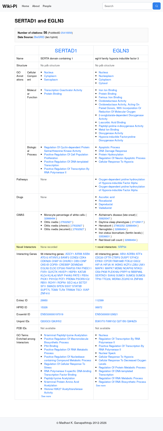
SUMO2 (130, 275)
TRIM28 (70, 290)
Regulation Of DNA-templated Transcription (116, 372)
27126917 (137, 222)
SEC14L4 (72, 282)
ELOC (53, 268)
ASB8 (86, 254)
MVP (60, 275)
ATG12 (44, 257)
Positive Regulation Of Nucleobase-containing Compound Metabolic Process (67, 358)
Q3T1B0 (121, 321)
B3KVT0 (100, 321)
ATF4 (139, 254)
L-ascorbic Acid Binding (112, 122)
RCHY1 (52, 282)
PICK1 (44, 279)
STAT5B (77, 286)
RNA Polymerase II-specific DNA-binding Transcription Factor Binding (67, 372)
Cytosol (103, 83)
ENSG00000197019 (52, 314)
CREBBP (64, 264)
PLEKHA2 (113, 272)
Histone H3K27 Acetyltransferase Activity (63, 390)
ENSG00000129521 (106, 314)
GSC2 (136, 261)
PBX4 (85, 275)
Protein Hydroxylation (111, 154)
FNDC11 (87, 268)
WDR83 (116, 279)
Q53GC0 (45, 321)
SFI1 (43, 286)
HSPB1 (73, 272)
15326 (44, 307)
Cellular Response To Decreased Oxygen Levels (122, 362)
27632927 (66, 222)
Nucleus (48, 72)
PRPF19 (125, 272)
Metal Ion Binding (109, 129)
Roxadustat (105, 200)
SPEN (60, 286)
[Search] (157, 6)
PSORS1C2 (82, 279)
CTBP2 (116, 257)
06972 (98, 307)
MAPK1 (99, 268)
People (47, 6)
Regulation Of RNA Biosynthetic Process (122, 382)
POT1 (62, 279)
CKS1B (45, 264)
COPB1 (54, 264)
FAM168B (118, 261)
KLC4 (44, 275)
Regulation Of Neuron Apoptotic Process (122, 158)
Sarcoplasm (51, 79)
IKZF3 (127, 264)
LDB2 (135, 264)
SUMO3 (140, 275)
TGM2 (54, 290)
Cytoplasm (50, 76)
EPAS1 (99, 261)
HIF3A (107, 264)
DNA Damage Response (113, 151)
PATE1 (77, 275)
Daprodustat (106, 204)
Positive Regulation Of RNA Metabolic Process (66, 351)
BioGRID (39, 37)
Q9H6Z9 (132, 321)
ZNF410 (45, 293)
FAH (78, 268)
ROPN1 (61, 282)
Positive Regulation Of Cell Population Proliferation (66, 156)
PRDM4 (70, 279)
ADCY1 (69, 254)
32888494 (49, 218)
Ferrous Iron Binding (110, 97)
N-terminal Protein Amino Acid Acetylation (61, 383)
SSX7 (68, 286)
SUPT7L (45, 290)
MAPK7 (109, 268)
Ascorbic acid (106, 197)
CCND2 (74, 257)
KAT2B (82, 272)
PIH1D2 (53, 279)
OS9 (97, 272)
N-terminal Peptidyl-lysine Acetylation (65, 335)
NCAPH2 (128, 268)
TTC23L (106, 279)
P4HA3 (68, 275)
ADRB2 (131, 254)
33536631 (104, 236)
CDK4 (82, 257)
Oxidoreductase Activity (112, 101)
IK (113, 264)
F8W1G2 (111, 321)
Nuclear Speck (107, 353)
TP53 (98, 279)
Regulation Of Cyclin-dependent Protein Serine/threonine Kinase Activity (66, 149)
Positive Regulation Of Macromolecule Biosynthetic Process (66, 340)
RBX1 (44, 282)
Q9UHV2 (56, 321)
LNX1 (142, 264)
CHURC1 (68, 261)
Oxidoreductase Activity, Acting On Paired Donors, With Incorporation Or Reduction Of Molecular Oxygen (120, 107)
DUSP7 (125, 257)
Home (25, 6)
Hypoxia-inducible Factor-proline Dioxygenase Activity (117, 138)
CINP (83, 261)
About (36, 6)
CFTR (107, 257)
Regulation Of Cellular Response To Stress (64, 365)
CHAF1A (57, 261)
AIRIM (78, 254)
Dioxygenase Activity (111, 133)
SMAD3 (51, 286)
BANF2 (65, 257)
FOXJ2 (129, 261)
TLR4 (62, 290)
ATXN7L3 (54, 257)
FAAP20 (70, 268)
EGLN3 (121, 50)
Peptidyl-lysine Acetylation (59, 378)
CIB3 (77, 261)
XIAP (86, 290)
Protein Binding (53, 93)
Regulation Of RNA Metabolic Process (121, 378)
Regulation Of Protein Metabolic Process (122, 367)
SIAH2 (111, 275)
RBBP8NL (137, 272)
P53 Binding (51, 346)
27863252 (119, 225)
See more (46, 396)
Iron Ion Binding (108, 90)
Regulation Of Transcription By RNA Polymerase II (119, 340)
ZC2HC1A (127, 279)
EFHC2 (134, 257)
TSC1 (79, 290)
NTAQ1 (138, 268)
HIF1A (99, 264)
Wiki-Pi (9, 6)
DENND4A (77, 264)
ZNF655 (138, 279)
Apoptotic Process (109, 147)
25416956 (66, 32)
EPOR (108, 261)
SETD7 (83, 282)
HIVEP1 (63, 272)
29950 (44, 300)
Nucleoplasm (106, 76)
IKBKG (119, 264)
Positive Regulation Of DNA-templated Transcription (66, 163)
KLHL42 (52, 275)
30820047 (104, 218)
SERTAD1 (66, 50)
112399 (99, 300)
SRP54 (122, 247)
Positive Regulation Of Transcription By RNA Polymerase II (66, 170)
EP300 (61, 268)
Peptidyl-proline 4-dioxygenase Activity (121, 126)
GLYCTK (53, 272)
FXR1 (44, 272)
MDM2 (118, 268)
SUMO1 (120, 275)
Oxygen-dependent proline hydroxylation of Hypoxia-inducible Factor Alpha (122, 181)
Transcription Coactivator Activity (63, 90)
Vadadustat (105, 208)
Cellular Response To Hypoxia (116, 161)
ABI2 (123, 254)
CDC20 (99, 257)
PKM (104, 272)
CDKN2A (46, 261)
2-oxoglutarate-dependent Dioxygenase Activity (121, 117)
